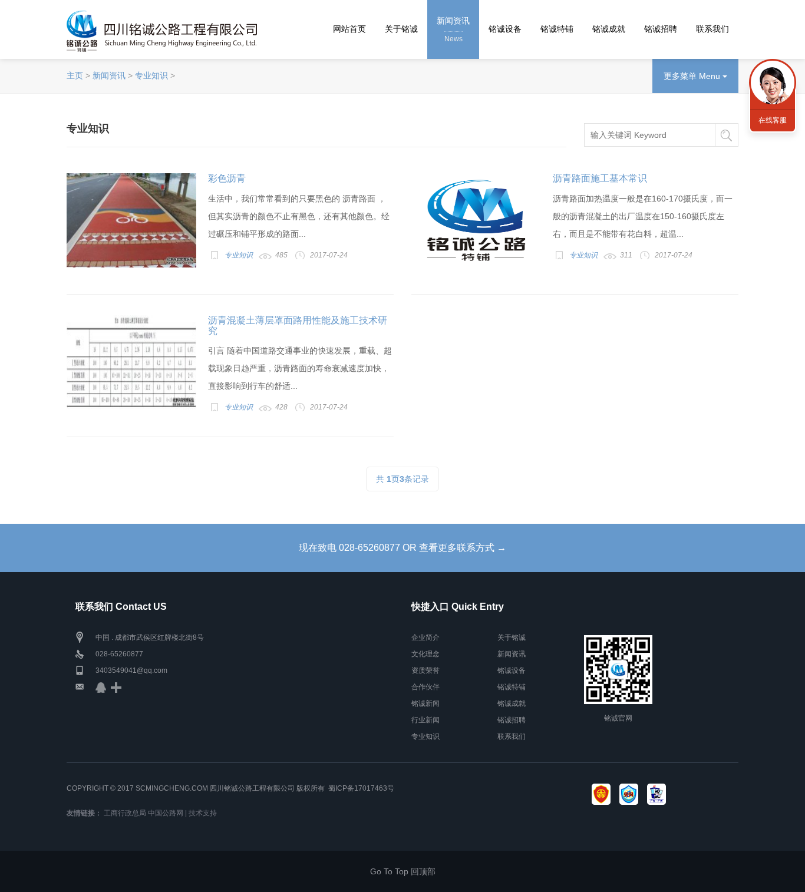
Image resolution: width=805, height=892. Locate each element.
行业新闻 (425, 720)
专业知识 (151, 75)
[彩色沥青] (131, 220)
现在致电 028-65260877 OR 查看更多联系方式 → (402, 548)
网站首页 (349, 29)
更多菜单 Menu (693, 76)
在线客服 (772, 120)
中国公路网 (165, 813)
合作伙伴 (425, 687)
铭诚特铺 (556, 29)
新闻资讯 (453, 29)
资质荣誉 (425, 670)
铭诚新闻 (425, 703)
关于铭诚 (401, 29)
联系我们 (712, 29)
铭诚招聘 (660, 29)
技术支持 (203, 813)
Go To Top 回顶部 (403, 871)
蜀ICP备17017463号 (361, 788)
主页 (75, 75)
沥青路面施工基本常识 (600, 178)
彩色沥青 (227, 178)
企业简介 (425, 637)
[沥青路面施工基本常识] (476, 220)
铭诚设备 (505, 29)
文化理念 (425, 654)
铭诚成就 (608, 29)
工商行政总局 (125, 813)
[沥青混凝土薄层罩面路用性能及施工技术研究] (131, 362)
